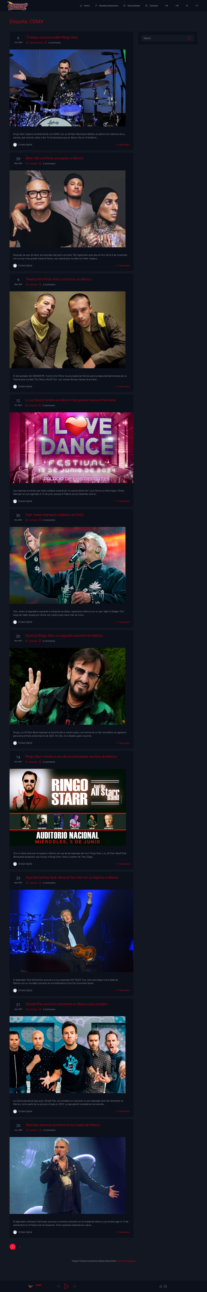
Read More (124, 144)
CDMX (39, 1285)
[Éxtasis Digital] (17, 5)
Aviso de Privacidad (125, 1261)
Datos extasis (36, 42)
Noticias (34, 163)
